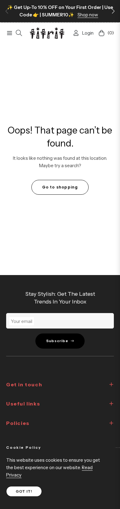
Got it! (24, 491)
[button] (113, 11)
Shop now (88, 15)
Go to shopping (60, 187)
